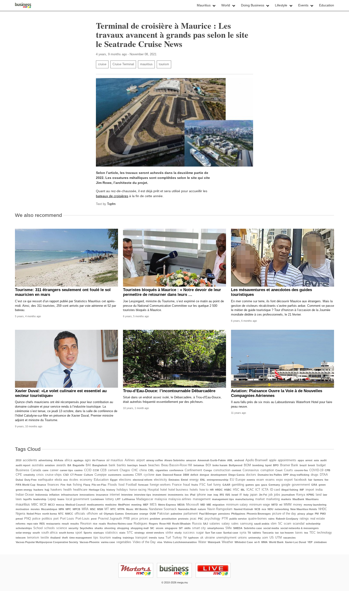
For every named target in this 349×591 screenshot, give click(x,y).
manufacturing (244, 499)
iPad (192, 494)
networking (282, 509)
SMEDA (237, 528)
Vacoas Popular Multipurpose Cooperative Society (47, 542)
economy (86, 479)
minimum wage (259, 504)
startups (98, 532)
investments (175, 494)
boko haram (219, 465)
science (61, 528)
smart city (199, 528)
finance (41, 484)
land (318, 494)
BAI (88, 465)
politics (47, 518)
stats (122, 532)
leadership (39, 499)
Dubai (19, 479)
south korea (66, 532)
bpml (268, 465)
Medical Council (75, 504)
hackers (38, 489)
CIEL (151, 470)
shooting (110, 528)
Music (129, 509)
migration (218, 504)
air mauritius (114, 460)
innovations (87, 494)
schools (49, 528)
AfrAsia (58, 460)
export (288, 479)
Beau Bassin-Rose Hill (176, 465)
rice (95, 523)
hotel (163, 489)
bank (112, 465)
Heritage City (97, 489)
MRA (85, 509)
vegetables (123, 542)
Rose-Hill (165, 523)
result (65, 523)
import (310, 489)
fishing (77, 484)
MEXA (181, 504)
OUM (153, 513)
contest (236, 470)
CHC (135, 470)
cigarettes (162, 470)
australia (37, 465)
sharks (98, 528)
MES (153, 504)
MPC (68, 509)
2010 (18, 460)
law (325, 494)
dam (158, 474)
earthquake (45, 479)
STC (130, 532)
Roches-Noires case (119, 523)
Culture (88, 474)
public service (238, 518)
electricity (160, 479)
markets (286, 499)
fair (310, 479)
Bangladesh (99, 465)
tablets (256, 532)
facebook (300, 479)
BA (69, 465)
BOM (247, 465)
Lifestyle (281, 5)
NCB (257, 509)
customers (114, 474)
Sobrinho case (253, 528)
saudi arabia (261, 523)
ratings (304, 518)
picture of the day (284, 513)
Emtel (184, 479)
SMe (228, 528)
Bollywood (235, 465)
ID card (275, 489)
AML (230, 460)
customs (128, 474)
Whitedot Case (244, 542)
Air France (98, 460)
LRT (118, 499)
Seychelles (86, 528)
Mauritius (204, 5)
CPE (19, 474)
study (178, 532)
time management (80, 537)
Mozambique (49, 509)
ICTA (265, 489)
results (74, 523)
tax (277, 532)
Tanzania (268, 532)
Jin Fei (263, 494)
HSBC (227, 489)
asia (316, 460)
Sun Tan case (213, 532)
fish (69, 484)
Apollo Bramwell (256, 460)
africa (68, 460)
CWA (138, 474)
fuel (209, 484)
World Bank (276, 542)
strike (169, 532)
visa (159, 542)
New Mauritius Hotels (303, 509)
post (94, 518)
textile (45, 537)
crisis (40, 474)
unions (242, 537)
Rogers (153, 523)
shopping (123, 528)
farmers (318, 479)
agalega (78, 460)
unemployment (226, 537)
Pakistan (163, 513)
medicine (111, 504)
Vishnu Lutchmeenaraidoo (180, 542)
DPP (285, 474)
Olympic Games (114, 513)
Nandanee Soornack (163, 509)
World (225, 5)
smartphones (215, 528)
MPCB (76, 509)
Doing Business (252, 5)
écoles (73, 479)
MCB (43, 504)
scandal (298, 523)
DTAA (324, 474)
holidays (122, 489)
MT (106, 509)
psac (193, 518)
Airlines (130, 460)
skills (187, 528)
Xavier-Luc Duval (295, 542)
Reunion (85, 523)
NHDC (322, 509)
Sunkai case (230, 532)
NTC (61, 513)
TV (185, 537)
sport (78, 532)
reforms (20, 523)
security (73, 528)
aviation (50, 465)
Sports (88, 532)
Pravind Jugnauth (110, 518)
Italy (246, 494)
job (271, 494)
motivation (22, 509)
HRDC (219, 489)
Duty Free (30, 479)
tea (306, 532)
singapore (171, 528)
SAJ (205, 523)
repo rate (32, 523)
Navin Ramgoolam (219, 509)
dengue (204, 474)
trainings (128, 537)
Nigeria (20, 513)
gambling (238, 484)
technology (324, 532)
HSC (236, 489)
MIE (209, 504)
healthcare (80, 489)
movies (35, 509)
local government (77, 499)
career (54, 470)
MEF (145, 504)
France (177, 484)
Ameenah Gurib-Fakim (212, 460)
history (110, 489)
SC (280, 523)
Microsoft (192, 504)
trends (153, 537)
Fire (63, 484)
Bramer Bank (289, 465)
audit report (23, 465)
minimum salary (237, 504)
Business (22, 470)
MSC (93, 509)
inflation (54, 494)
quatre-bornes (257, 518)
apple (272, 460)
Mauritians (312, 499)
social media (271, 528)
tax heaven (287, 532)
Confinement (193, 470)
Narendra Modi (187, 509)
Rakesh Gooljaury (287, 518)
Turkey (177, 537)
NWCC (69, 513)
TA (249, 532)
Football (131, 484)
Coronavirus (251, 470)
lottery (109, 499)
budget (321, 465)
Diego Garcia (236, 474)
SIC (152, 528)
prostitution (169, 518)
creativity (29, 474)
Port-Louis (82, 518)
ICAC (250, 489)
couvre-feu (301, 470)
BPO (276, 465)
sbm (274, 523)
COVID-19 (316, 470)
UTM (278, 537)
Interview (127, 494)
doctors (251, 474)
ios (187, 494)
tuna (161, 537)
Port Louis (67, 518)
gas (257, 484)
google (285, 484)
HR (212, 489)
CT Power (76, 474)
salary (226, 523)
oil (100, 513)
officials (80, 513)
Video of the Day (144, 542)
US (271, 537)
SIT (181, 528)
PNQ (27, 518)
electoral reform (142, 479)
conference (176, 470)
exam (260, 479)
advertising (45, 460)
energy (194, 479)
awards (61, 465)
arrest (308, 460)
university (254, 537)
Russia (197, 523)
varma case (108, 542)
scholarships (24, 528)
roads (102, 523)
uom (265, 537)
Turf (168, 537)
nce (264, 509)
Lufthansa (128, 499)
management (202, 499)
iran (209, 494)
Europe (240, 479)
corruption (267, 470)
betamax (198, 465)
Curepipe (100, 474)
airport (140, 460)
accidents (30, 460)
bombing (258, 465)
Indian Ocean (25, 494)
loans (60, 499)
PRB (126, 518)
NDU (270, 509)
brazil (303, 465)
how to (203, 489)
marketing (273, 499)
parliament (191, 513)
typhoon (193, 537)
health (67, 489)
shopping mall (140, 528)
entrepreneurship (217, 479)
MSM (100, 509)
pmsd (19, 518)
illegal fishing (289, 489)
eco (65, 479)
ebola (58, 479)
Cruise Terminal (123, 64)
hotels (194, 489)
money (297, 504)
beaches (154, 465)
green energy (24, 489)
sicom (159, 528)
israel (234, 494)
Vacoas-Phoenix (89, 542)
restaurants (53, 523)
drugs (314, 474)
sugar (200, 532)
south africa (49, 532)
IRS (222, 494)
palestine (176, 513)
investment (159, 494)
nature (202, 509)
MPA (61, 509)
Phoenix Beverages (259, 513)
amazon (191, 460)
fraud (186, 484)
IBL (243, 489)
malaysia (161, 499)
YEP (309, 542)
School (38, 528)
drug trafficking (299, 474)
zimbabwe (320, 542)
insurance (102, 494)
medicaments (95, 504)
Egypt (114, 479)
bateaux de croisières (112, 196)
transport (141, 537)
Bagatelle (78, 465)
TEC (312, 532)
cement (113, 470)
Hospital (153, 489)
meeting (136, 504)
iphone (201, 494)
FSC (202, 484)
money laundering (315, 504)
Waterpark (214, 542)
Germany (274, 484)
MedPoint (124, 504)
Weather (227, 542)
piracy (301, 513)
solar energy (23, 532)
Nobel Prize (34, 513)
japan (253, 494)
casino (78, 470)
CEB (103, 470)
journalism (288, 494)
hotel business (178, 489)
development (219, 474)
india (319, 489)
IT (241, 494)
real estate (317, 518)
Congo (207, 470)
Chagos (125, 470)
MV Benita (141, 509)
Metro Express (167, 504)
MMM (288, 504)
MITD (274, 504)
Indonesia (41, 494)
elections (125, 479)
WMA (264, 542)
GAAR (226, 484)
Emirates (174, 479)
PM (317, 513)
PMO (323, 513)
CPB (327, 470)
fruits (194, 484)
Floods (112, 484)
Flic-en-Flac (99, 484)
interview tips (142, 494)
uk (201, 537)
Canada (36, 470)
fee (326, 479)
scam (287, 523)
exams (270, 479)
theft (65, 537)
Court (279, 470)
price (134, 518)
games (249, 484)
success (189, 532)
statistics (111, 532)
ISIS (227, 494)
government (301, 484)
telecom (21, 537)
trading (116, 537)
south (36, 532)
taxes (299, 532)
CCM (96, 470)
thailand (55, 537)
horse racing (137, 489)
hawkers (56, 489)
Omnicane (131, 513)
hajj (47, 489)
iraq (215, 494)
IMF (302, 489)
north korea (49, 513)
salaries (214, 523)
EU (232, 479)
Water (202, 542)
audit (323, 460)
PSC (200, 518)
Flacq (86, 484)
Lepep (52, 499)
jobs (277, 494)
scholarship (313, 523)
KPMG (310, 494)
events (251, 479)
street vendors (155, 532)
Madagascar (144, 499)
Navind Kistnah (243, 509)
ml (280, 504)
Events (303, 5)
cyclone (149, 474)
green (322, 484)
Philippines (238, 513)
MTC (113, 509)
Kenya (300, 494)
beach (143, 465)
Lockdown (97, 499)
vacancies (289, 537)
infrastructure (69, 494)
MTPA (121, 509)
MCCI (51, 504)
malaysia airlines (179, 499)
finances (53, 484)
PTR (225, 518)
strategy (139, 532)
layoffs (27, 499)
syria (243, 532)
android (239, 460)
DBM (186, 474)
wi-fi (257, 542)
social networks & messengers (299, 528)
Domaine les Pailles (270, 474)
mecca (60, 504)
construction (221, 470)
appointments (287, 460)
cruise (102, 64)
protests (183, 518)
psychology (212, 518)
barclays (132, 465)
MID (202, 504)
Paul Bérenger (208, 513)
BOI (208, 465)
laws (19, 499)
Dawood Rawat (172, 474)
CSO (66, 474)
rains (271, 518)
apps (301, 460)
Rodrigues (140, 523)
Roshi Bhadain (181, 523)
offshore (92, 513)
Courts (288, 470)
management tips (223, 499)
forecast (143, 484)
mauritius (146, 64)
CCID (87, 470)
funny (217, 484)
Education (326, 5)
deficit (194, 474)
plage (310, 513)
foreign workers (160, 484)
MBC (34, 504)
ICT (257, 489)
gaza (264, 484)
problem (155, 518)
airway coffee (154, 460)
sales (235, 523)
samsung (246, 523)
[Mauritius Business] (23, 5)
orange (143, 513)
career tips (66, 470)
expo (279, 479)
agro (88, 460)
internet (115, 494)
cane (45, 470)
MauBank (298, 499)
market (260, 499)
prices (143, 518)
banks (121, 465)
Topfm (111, 204)
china (143, 470)
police (36, 518)
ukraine (210, 537)
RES (42, 523)
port (56, 518)
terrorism (33, 537)
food (121, 484)
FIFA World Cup (25, 484)
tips (95, 537)
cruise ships (53, 474)
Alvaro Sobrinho (174, 460)
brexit (311, 465)
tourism (164, 64)
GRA (314, 484)
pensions (224, 513)
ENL (202, 479)
